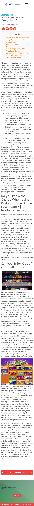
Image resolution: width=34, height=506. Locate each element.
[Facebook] (15, 495)
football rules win (17, 81)
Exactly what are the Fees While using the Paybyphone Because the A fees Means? (18, 40)
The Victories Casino (13, 58)
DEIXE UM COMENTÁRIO (13, 472)
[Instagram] (19, 495)
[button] (3, 28)
